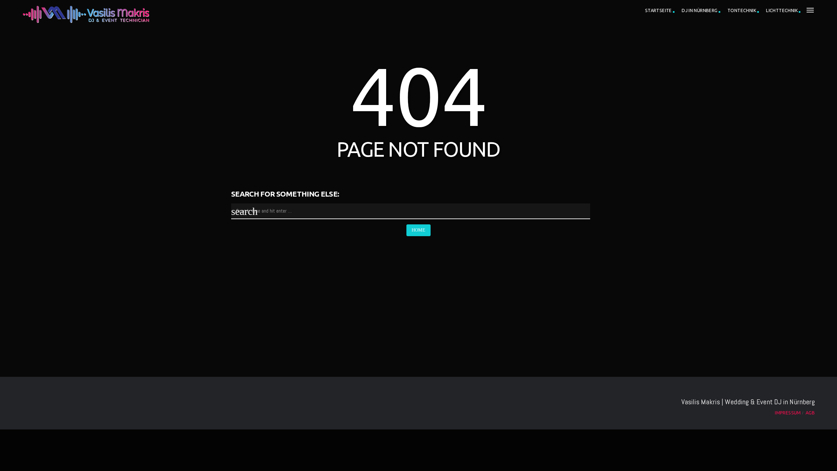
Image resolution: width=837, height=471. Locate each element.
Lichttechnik (782, 10)
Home (419, 230)
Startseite (658, 10)
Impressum (788, 412)
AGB (810, 412)
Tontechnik (741, 10)
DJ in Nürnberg (699, 10)
